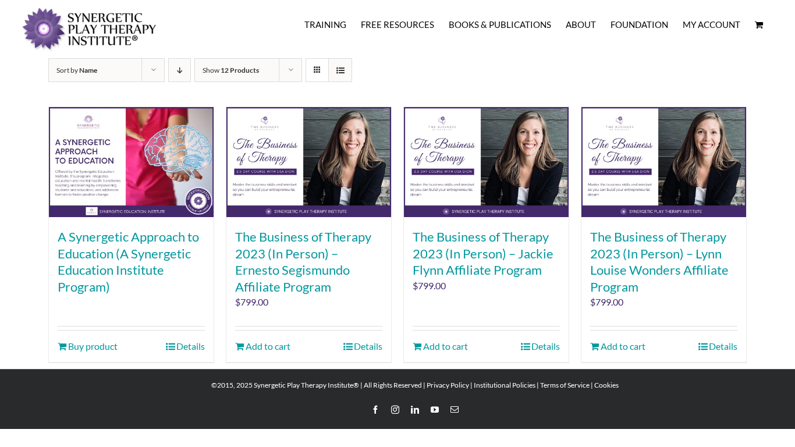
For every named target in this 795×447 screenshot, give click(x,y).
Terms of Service (565, 385)
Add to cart (268, 346)
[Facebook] (375, 410)
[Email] (454, 410)
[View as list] (340, 70)
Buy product (93, 346)
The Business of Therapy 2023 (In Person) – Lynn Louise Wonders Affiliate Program (659, 262)
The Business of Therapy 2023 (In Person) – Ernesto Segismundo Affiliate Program (303, 262)
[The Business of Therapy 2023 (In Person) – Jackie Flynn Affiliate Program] (486, 162)
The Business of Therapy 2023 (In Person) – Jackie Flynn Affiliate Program (483, 253)
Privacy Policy (448, 385)
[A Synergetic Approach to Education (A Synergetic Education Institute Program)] (131, 162)
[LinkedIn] (415, 410)
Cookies (606, 385)
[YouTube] (435, 410)
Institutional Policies (504, 385)
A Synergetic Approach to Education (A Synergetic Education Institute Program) (128, 262)
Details (190, 346)
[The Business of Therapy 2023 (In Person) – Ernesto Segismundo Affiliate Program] (308, 162)
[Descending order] (179, 70)
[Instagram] (395, 410)
